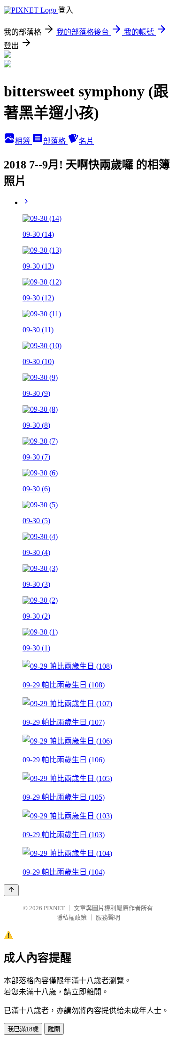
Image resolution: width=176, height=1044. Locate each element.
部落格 (55, 141)
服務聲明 (108, 917)
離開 (54, 1029)
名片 (86, 141)
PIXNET (54, 908)
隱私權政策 (71, 917)
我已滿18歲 (23, 1029)
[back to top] (11, 890)
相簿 (23, 141)
